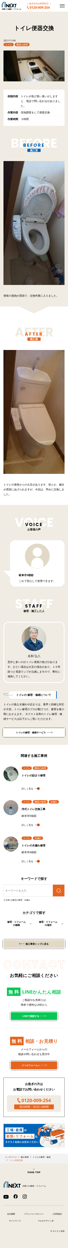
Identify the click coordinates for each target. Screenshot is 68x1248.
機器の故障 (22, 44)
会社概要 (11, 1213)
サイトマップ (15, 1220)
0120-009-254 (40, 7)
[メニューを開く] (62, 6)
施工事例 (25, 1157)
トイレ (8, 44)
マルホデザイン (45, 1220)
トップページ (11, 1157)
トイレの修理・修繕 (42, 1157)
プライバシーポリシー (34, 1213)
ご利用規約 (57, 1213)
